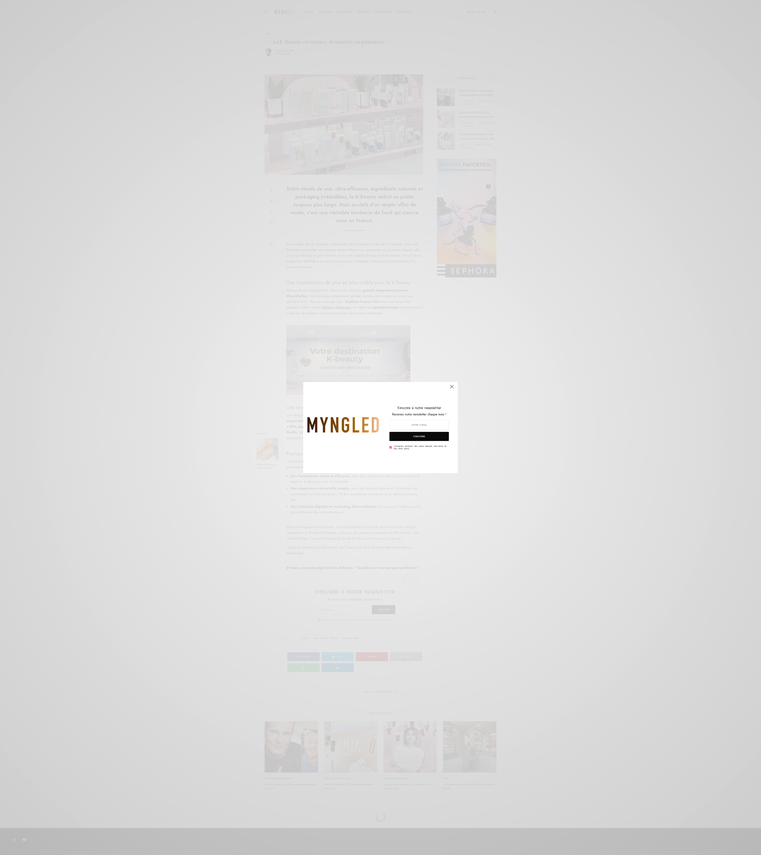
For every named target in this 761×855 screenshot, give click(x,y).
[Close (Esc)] (452, 388)
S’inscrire (419, 436)
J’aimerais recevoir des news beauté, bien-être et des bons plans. (420, 447)
